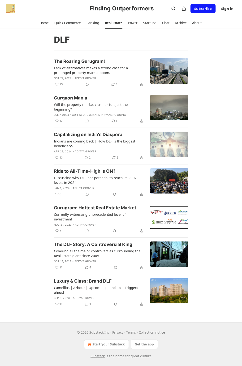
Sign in (227, 8)
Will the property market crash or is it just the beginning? (91, 107)
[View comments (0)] (87, 84)
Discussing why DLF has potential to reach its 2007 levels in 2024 (95, 180)
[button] (44, 23)
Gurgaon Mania (70, 98)
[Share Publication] (184, 8)
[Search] (173, 8)
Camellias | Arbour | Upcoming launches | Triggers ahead (96, 290)
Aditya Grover (85, 78)
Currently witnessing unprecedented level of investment (90, 216)
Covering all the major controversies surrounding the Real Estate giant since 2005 (97, 253)
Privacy (117, 332)
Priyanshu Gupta (113, 114)
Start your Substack (108, 344)
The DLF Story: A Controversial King (93, 244)
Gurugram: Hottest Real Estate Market (95, 208)
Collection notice (152, 332)
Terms (131, 332)
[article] (121, 72)
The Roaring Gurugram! (79, 61)
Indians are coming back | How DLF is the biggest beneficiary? (94, 143)
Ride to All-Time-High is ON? (85, 171)
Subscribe (203, 8)
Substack (98, 356)
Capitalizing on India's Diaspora (88, 134)
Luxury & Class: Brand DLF (83, 281)
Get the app (144, 344)
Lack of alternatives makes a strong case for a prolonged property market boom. (91, 70)
